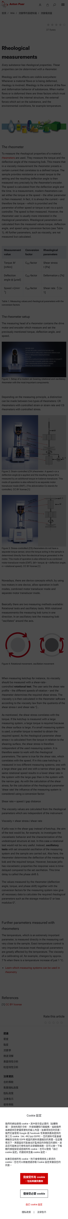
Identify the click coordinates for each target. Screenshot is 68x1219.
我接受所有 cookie (34, 1178)
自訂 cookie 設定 (34, 1204)
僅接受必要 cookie (34, 1193)
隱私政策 (26, 1212)
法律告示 (41, 1212)
